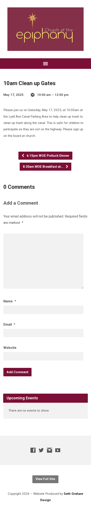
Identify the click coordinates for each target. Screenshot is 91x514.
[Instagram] (49, 450)
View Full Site (45, 479)
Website (10, 348)
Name (9, 301)
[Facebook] (33, 450)
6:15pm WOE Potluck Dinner (47, 156)
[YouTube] (57, 450)
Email (9, 324)
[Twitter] (41, 450)
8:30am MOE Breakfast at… (43, 167)
